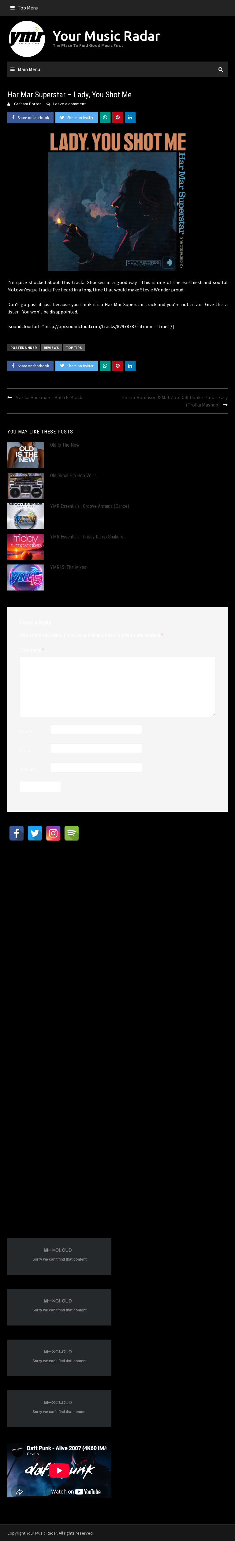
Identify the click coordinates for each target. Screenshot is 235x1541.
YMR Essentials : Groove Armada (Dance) (89, 506)
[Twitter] (35, 833)
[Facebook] (16, 833)
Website (28, 769)
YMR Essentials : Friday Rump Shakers (86, 537)
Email (26, 750)
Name (26, 731)
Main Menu (29, 69)
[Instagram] (53, 833)
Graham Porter (27, 104)
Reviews (51, 347)
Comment (32, 650)
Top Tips (74, 347)
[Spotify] (71, 833)
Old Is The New (65, 445)
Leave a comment (69, 104)
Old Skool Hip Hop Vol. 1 (73, 475)
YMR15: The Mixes (68, 567)
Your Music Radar (106, 35)
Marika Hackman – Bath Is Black (48, 397)
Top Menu (28, 8)
